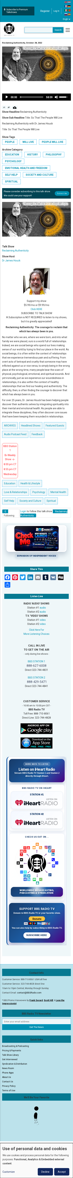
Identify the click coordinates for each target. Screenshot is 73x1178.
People (10, 142)
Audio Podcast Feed (15, 434)
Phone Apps (8, 1073)
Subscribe (62, 193)
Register (45, 11)
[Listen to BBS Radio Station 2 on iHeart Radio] (37, 822)
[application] (36, 97)
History (32, 154)
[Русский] (66, 14)
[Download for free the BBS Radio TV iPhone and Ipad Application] (36, 742)
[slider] (31, 97)
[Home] (9, 29)
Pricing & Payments (11, 1050)
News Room (8, 1068)
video (43, 619)
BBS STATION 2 (36, 677)
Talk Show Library (10, 1055)
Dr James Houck (11, 260)
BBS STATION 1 (36, 661)
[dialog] (36, 1160)
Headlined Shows (30, 425)
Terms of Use (8, 1090)
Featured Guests (55, 425)
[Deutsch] (69, 6)
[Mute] (56, 97)
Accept (62, 1171)
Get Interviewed (9, 1059)
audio (43, 607)
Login (23, 511)
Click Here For (36, 629)
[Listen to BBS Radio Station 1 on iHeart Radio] (37, 802)
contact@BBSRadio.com (29, 992)
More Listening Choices (36, 633)
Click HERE (36, 309)
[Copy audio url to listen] (9, 107)
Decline (45, 1171)
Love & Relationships (15, 492)
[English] (66, 2)
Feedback (37, 434)
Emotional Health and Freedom (26, 168)
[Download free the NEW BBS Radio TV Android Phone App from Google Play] (36, 728)
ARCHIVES (10, 425)
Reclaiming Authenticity (15, 250)
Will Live (28, 142)
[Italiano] (66, 10)
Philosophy (53, 154)
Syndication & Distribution (14, 1064)
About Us (6, 1077)
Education (12, 154)
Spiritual (11, 181)
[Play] (7, 97)
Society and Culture (40, 174)
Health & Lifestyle (30, 483)
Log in (56, 11)
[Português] (69, 10)
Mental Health (58, 492)
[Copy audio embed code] (4, 107)
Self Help (11, 174)
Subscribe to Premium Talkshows (17, 10)
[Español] (69, 14)
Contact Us (7, 1081)
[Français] (66, 6)
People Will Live (52, 142)
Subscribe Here (36, 935)
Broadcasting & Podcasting (15, 1046)
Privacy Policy (9, 1086)
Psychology (13, 161)
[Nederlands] (69, 2)
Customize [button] (8, 1171)
